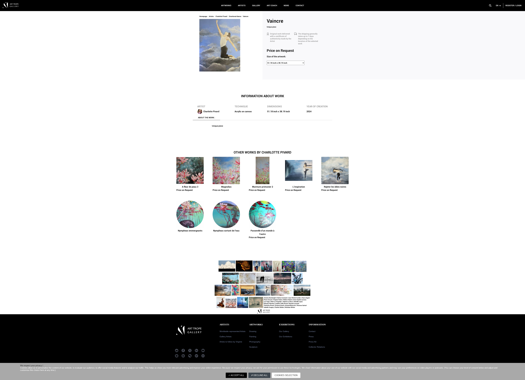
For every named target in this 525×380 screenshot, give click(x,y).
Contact (300, 5)
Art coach (272, 5)
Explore (262, 289)
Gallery (256, 5)
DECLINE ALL (260, 375)
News (286, 5)
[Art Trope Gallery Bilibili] (203, 355)
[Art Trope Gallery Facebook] (176, 350)
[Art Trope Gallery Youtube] (203, 350)
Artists (242, 5)
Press (311, 336)
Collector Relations (317, 347)
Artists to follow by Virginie (231, 342)
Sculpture (253, 347)
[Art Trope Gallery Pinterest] (183, 355)
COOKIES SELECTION (286, 375)
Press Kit (312, 342)
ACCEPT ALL (237, 375)
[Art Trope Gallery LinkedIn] (196, 350)
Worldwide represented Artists (232, 331)
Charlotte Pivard (221, 16)
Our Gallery (284, 331)
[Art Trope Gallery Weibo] (196, 355)
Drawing (252, 331)
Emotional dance (235, 16)
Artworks (226, 5)
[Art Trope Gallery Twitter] (190, 350)
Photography (254, 342)
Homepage (203, 16)
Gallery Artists (225, 336)
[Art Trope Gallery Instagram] (176, 355)
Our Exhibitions (285, 336)
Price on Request (187, 188)
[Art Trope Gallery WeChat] (190, 355)
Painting (252, 336)
